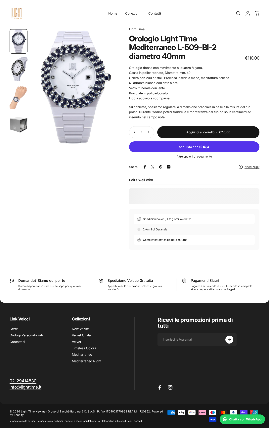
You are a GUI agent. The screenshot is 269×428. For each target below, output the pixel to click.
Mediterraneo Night (86, 361)
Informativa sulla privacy (22, 421)
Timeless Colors (84, 348)
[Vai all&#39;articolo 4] (18, 124)
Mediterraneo (82, 355)
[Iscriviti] (229, 340)
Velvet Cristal (82, 335)
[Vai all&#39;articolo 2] (18, 69)
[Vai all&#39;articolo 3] (18, 97)
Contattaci (17, 342)
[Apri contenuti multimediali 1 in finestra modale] (73, 88)
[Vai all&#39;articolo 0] (18, 41)
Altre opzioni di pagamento (194, 156)
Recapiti (138, 421)
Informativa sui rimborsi (50, 421)
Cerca (14, 329)
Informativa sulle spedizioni (117, 421)
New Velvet (80, 329)
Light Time (137, 29)
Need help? (252, 166)
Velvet (76, 342)
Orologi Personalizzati (26, 335)
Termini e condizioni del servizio (82, 421)
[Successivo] (106, 94)
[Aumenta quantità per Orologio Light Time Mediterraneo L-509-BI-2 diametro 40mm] (149, 132)
